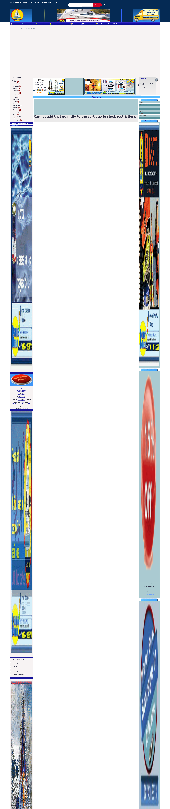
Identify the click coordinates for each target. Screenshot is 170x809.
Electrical (15, 90)
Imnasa (141, 106)
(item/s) (141, 85)
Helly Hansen (142, 115)
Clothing (15, 88)
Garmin (141, 111)
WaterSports (16, 120)
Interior (15, 101)
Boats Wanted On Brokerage (21, 402)
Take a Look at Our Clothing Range (21, 399)
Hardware (16, 99)
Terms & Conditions (114, 23)
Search (97, 4)
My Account (111, 4)
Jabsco (141, 117)
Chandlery (16, 86)
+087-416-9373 (14, 4)
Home (14, 23)
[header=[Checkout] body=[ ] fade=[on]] (157, 79)
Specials (40, 23)
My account (54, 23)
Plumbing (16, 112)
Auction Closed (21, 396)
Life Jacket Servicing (18, 659)
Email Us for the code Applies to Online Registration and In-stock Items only (149, 589)
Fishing (15, 97)
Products (26, 23)
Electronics (16, 92)
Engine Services (18, 671)
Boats (15, 81)
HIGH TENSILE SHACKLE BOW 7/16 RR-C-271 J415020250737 (40, 85)
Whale (141, 113)
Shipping (85, 23)
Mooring (15, 107)
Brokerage (16, 663)
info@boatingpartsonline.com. (50, 2)
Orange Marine (143, 104)
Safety (15, 114)
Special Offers (16, 123)
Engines (15, 95)
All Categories (30, 28)
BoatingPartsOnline (15, 2)
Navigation (16, 109)
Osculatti (141, 102)
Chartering (16, 666)
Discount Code (149, 583)
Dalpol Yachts (17, 669)
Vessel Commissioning (19, 674)
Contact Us (100, 23)
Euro (105, 4)
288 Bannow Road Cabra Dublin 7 (32, 2)
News (21, 393)
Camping (16, 84)
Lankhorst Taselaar (144, 109)
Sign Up (74, 23)
